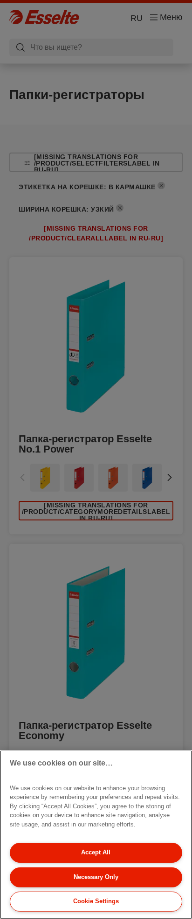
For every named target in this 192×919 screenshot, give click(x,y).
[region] (96, 834)
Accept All (95, 852)
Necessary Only (96, 876)
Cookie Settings (96, 901)
